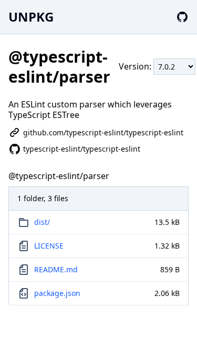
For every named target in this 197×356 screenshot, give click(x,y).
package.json (57, 293)
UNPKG (31, 16)
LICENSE (49, 246)
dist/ (42, 222)
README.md (56, 269)
